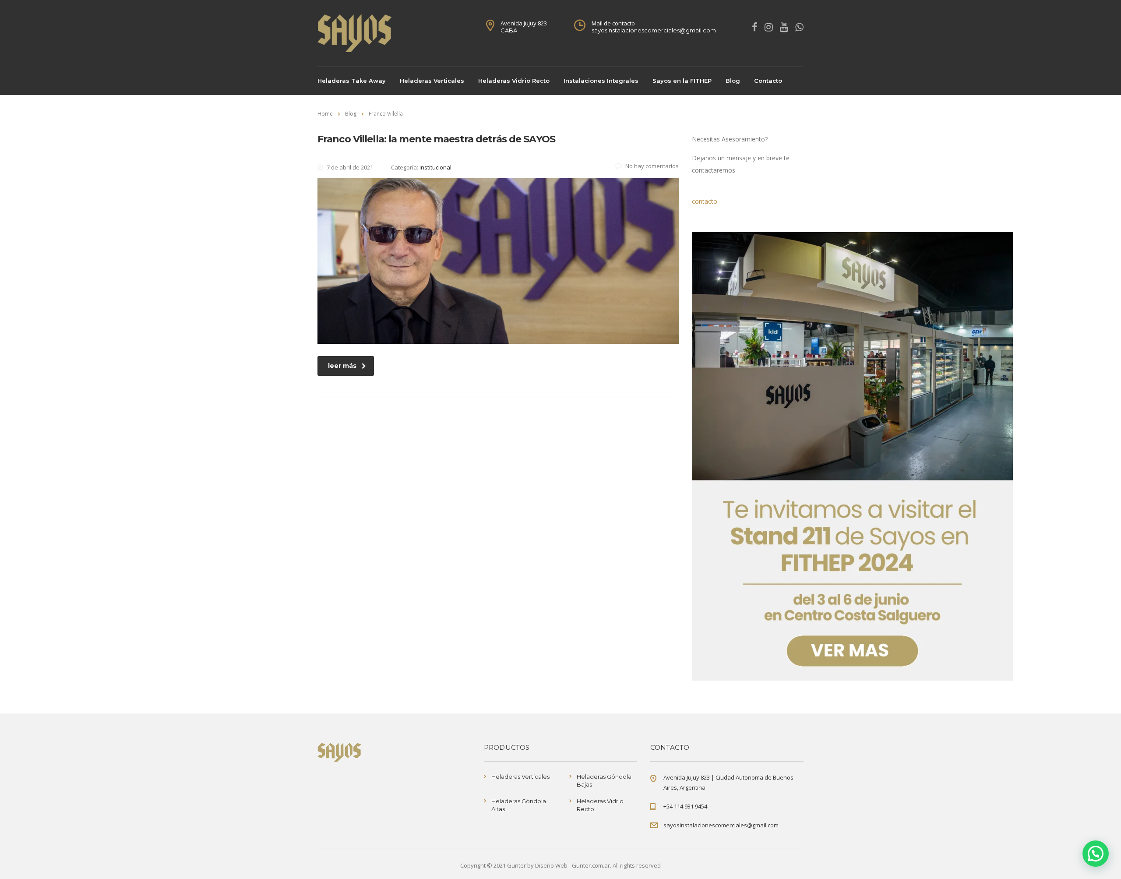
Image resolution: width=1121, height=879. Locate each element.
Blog (733, 80)
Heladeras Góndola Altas (518, 805)
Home (325, 113)
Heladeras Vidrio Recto (514, 80)
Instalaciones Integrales (601, 80)
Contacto (768, 80)
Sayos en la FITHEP (682, 80)
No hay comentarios (652, 166)
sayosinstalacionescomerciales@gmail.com (721, 825)
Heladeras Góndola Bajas (604, 780)
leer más (342, 366)
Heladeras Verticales (432, 80)
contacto (704, 201)
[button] (1095, 853)
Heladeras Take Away (351, 80)
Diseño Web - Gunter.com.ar (572, 865)
